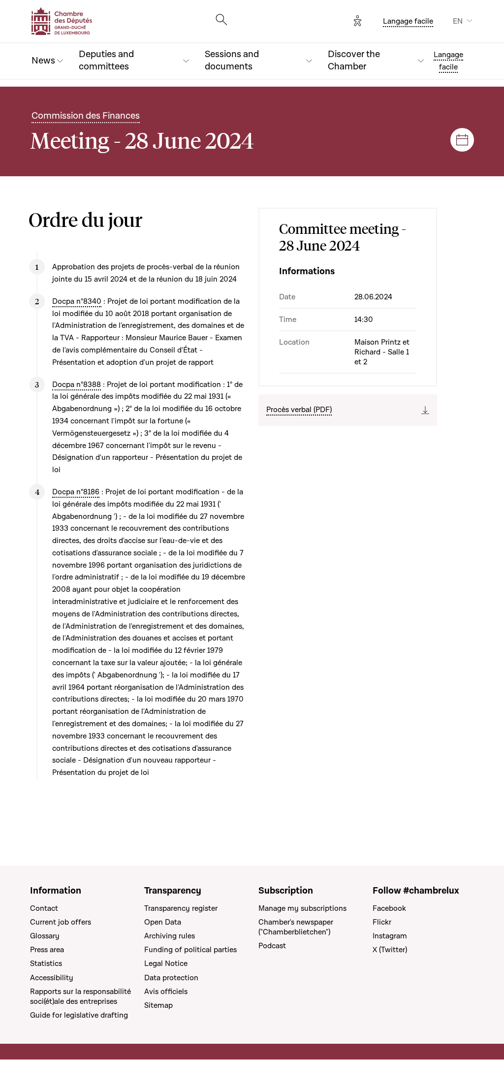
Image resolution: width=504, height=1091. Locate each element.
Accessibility (51, 978)
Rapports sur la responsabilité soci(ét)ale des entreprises (80, 996)
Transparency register (181, 908)
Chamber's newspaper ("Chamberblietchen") (295, 927)
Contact (44, 908)
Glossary (45, 936)
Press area (47, 950)
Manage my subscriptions (302, 908)
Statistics (46, 963)
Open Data (162, 922)
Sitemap (158, 1005)
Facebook (389, 908)
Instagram (390, 936)
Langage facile (408, 21)
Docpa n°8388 (76, 384)
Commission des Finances (86, 116)
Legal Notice (166, 963)
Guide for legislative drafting (79, 1015)
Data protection (171, 978)
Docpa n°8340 (76, 301)
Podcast (272, 946)
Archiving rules (169, 936)
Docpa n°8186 (75, 492)
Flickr (382, 922)
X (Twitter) (390, 950)
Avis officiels (166, 991)
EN (458, 21)
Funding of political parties (190, 950)
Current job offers (60, 922)
